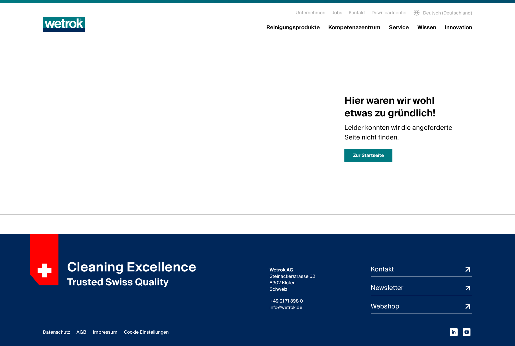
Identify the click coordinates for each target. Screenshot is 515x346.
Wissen (426, 27)
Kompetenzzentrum (354, 27)
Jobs (337, 13)
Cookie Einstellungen (146, 332)
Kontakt (357, 13)
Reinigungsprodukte (293, 28)
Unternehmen (310, 13)
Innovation (458, 27)
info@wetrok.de (286, 307)
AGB (81, 332)
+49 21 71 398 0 (286, 301)
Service (399, 27)
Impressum (105, 332)
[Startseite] (64, 24)
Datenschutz (56, 332)
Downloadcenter (389, 13)
